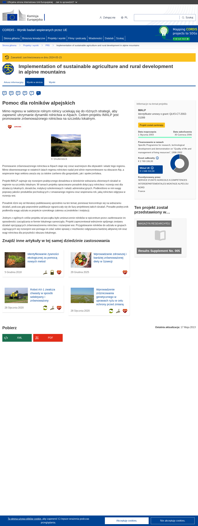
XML (19, 337)
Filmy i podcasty (77, 38)
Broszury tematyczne (33, 38)
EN (11, 93)
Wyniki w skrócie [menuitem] (35, 82)
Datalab (109, 38)
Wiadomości (95, 38)
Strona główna (12, 38)
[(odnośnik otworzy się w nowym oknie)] (27, 15)
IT (31, 93)
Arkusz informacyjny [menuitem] (14, 82)
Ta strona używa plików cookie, (25, 519)
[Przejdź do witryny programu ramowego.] (8, 69)
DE (4, 93)
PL (38, 93)
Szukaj (120, 38)
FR (25, 93)
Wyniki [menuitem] (52, 82)
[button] (124, 17)
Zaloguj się (109, 17)
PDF (50, 337)
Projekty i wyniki (57, 38)
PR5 (47, 45)
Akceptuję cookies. (126, 520)
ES (18, 93)
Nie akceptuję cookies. (172, 520)
